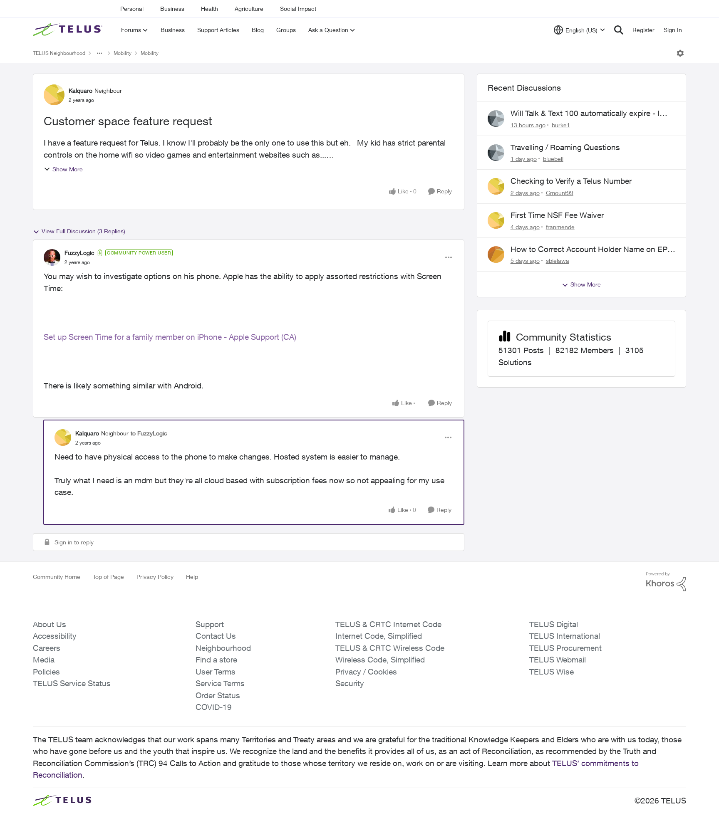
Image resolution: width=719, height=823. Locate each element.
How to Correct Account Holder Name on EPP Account (591, 250)
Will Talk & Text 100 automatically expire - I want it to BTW (585, 114)
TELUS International (564, 635)
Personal (132, 8)
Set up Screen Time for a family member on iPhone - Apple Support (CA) (170, 336)
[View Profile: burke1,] (496, 118)
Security (349, 683)
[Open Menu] (680, 53)
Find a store (216, 659)
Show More (67, 169)
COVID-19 (214, 707)
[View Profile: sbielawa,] (496, 254)
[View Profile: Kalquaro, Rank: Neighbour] (54, 94)
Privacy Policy (155, 576)
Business (172, 8)
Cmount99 (559, 192)
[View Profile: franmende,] (496, 220)
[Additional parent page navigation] (99, 53)
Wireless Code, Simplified (380, 659)
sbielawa (557, 260)
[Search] (619, 30)
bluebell (553, 158)
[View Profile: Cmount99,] (496, 186)
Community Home (56, 576)
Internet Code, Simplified (378, 635)
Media (44, 659)
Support (210, 624)
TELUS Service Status (72, 683)
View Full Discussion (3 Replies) (83, 231)
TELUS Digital (553, 624)
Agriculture (249, 8)
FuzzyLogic (79, 252)
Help (192, 576)
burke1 (561, 125)
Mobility (122, 53)
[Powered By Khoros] (666, 581)
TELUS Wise (551, 671)
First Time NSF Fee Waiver (557, 215)
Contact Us (216, 635)
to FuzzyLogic (149, 433)
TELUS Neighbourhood (59, 53)
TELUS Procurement (565, 647)
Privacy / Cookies (366, 671)
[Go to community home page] (68, 30)
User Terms (216, 671)
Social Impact (298, 8)
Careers (46, 647)
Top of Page (108, 576)
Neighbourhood (223, 647)
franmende (560, 226)
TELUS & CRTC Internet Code (388, 624)
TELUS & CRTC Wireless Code (389, 647)
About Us (49, 624)
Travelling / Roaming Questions (565, 147)
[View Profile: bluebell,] (496, 152)
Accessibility (55, 635)
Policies (46, 671)
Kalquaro (80, 90)
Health (209, 8)
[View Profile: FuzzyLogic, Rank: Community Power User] (52, 257)
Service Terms (220, 683)
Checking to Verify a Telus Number (571, 180)
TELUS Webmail (557, 659)
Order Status (218, 695)
